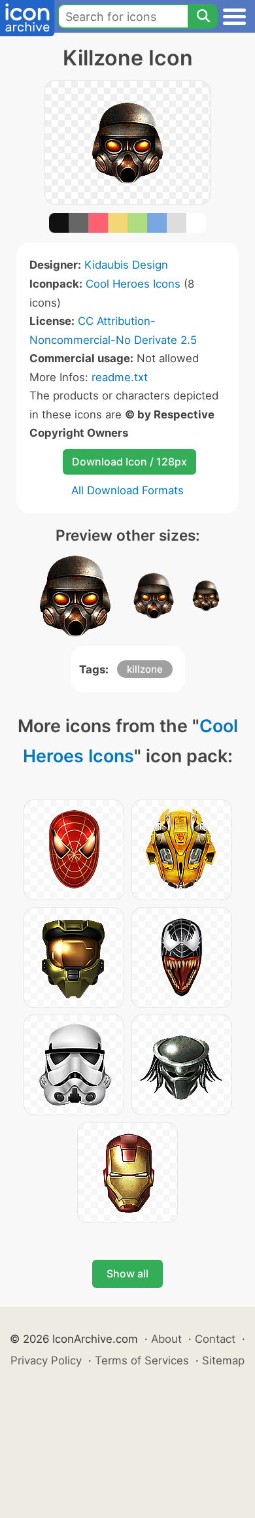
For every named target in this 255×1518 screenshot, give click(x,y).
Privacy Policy (46, 1360)
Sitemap (223, 1360)
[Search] (203, 16)
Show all (127, 1273)
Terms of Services (142, 1360)
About (166, 1338)
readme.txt (120, 377)
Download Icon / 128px (129, 461)
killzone (145, 669)
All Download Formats (127, 490)
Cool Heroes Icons (133, 283)
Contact (215, 1338)
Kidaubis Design (126, 264)
